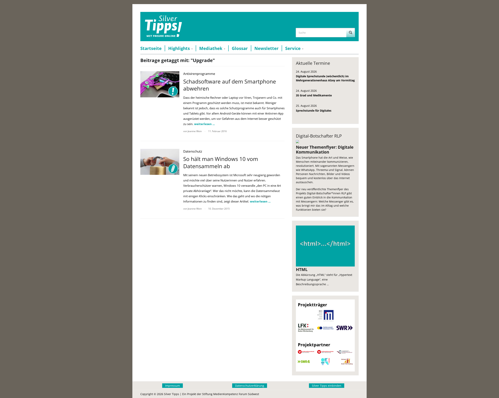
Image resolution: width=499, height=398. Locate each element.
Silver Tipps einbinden (326, 385)
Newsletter (266, 48)
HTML (302, 269)
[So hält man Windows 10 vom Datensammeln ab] (159, 162)
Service (293, 48)
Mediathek (210, 48)
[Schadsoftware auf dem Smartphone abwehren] (159, 84)
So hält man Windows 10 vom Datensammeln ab (220, 162)
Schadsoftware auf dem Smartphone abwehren (229, 85)
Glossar (240, 48)
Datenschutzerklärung (249, 385)
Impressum (172, 385)
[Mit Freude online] (163, 26)
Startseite (151, 48)
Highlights (179, 48)
